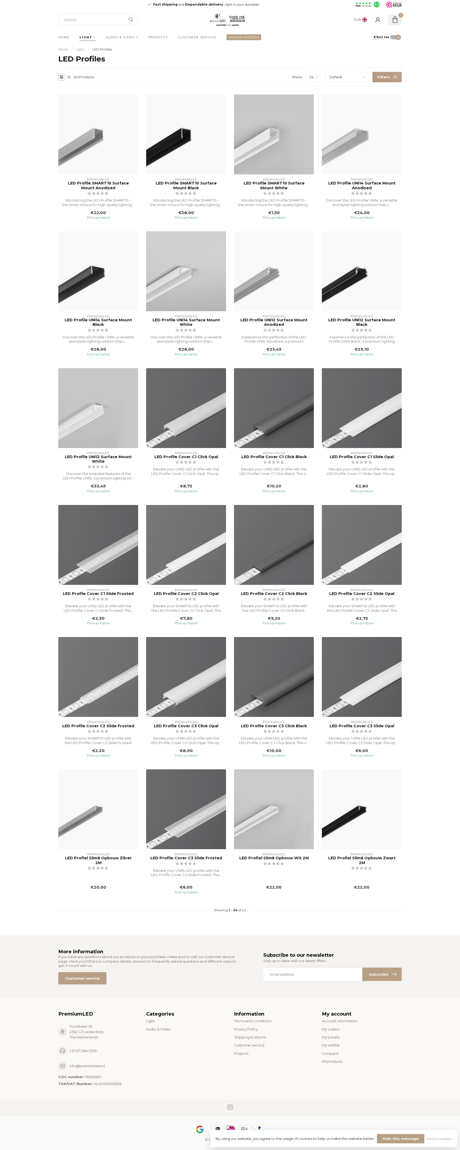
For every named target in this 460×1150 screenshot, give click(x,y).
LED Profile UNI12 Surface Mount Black (361, 322)
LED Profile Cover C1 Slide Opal (362, 457)
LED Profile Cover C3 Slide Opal (362, 726)
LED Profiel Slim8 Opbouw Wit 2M (274, 858)
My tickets (330, 1037)
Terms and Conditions (252, 1021)
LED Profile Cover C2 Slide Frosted (98, 726)
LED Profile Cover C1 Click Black (274, 457)
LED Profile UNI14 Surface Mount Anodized (362, 185)
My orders (330, 1029)
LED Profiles (102, 49)
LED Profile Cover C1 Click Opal (186, 457)
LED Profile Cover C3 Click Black (274, 726)
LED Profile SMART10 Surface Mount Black (186, 185)
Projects (158, 37)
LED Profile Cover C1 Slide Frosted (98, 594)
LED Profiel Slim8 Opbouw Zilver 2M (98, 860)
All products (332, 1061)
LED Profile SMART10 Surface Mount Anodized (98, 185)
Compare (330, 1053)
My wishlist (331, 1045)
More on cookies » (439, 1139)
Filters (384, 77)
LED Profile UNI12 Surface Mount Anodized (273, 322)
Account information (339, 1021)
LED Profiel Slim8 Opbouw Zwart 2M (362, 860)
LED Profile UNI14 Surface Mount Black (98, 322)
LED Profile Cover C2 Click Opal (186, 594)
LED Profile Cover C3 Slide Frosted (186, 858)
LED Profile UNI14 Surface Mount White (186, 322)
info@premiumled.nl (87, 1066)
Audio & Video (120, 37)
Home (63, 37)
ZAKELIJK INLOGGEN (244, 37)
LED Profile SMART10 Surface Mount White (274, 185)
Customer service (197, 37)
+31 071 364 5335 (83, 1051)
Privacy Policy (246, 1029)
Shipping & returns (250, 1037)
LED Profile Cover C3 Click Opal (186, 726)
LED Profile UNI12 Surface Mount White (98, 459)
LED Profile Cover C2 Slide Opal (361, 594)
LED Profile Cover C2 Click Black (274, 594)
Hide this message (401, 1138)
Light (86, 37)
